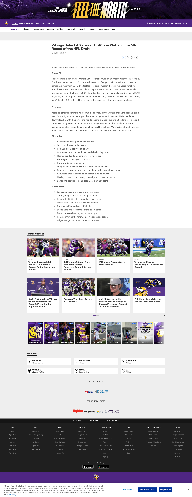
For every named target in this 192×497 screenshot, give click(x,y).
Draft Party (153, 445)
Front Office (12, 453)
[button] (94, 315)
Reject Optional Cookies (147, 490)
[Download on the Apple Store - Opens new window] (88, 467)
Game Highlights (60, 442)
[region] (96, 490)
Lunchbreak (35, 438)
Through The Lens (82, 435)
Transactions (12, 442)
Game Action (82, 438)
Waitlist (128, 442)
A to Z (105, 431)
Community (178, 431)
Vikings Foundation (178, 435)
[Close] (188, 489)
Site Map (178, 456)
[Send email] (133, 59)
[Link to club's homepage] (6, 23)
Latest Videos (60, 431)
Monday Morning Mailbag (35, 435)
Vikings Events (153, 435)
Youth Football (178, 438)
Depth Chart (12, 435)
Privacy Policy (11, 495)
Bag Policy (105, 435)
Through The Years (82, 445)
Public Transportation (105, 449)
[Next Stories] (162, 333)
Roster (12, 431)
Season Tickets (128, 431)
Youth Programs (178, 445)
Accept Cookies (165, 490)
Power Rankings (35, 449)
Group (129, 438)
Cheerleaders (82, 442)
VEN (60, 435)
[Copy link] (137, 57)
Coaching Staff (12, 449)
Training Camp (153, 438)
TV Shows (60, 449)
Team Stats (12, 445)
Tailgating (105, 456)
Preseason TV (60, 453)
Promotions (178, 453)
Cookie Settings (128, 490)
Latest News (35, 431)
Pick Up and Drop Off (105, 445)
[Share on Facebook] (124, 59)
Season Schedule (153, 431)
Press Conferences (59, 438)
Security (105, 453)
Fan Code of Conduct (105, 438)
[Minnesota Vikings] (96, 477)
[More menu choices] (58, 23)
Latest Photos (82, 431)
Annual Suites (128, 445)
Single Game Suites (129, 449)
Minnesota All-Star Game (153, 442)
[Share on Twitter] (128, 59)
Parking (105, 442)
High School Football (178, 442)
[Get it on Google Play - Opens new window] (103, 468)
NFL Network (60, 445)
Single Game (128, 435)
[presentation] (164, 316)
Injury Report (12, 438)
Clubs (128, 453)
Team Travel (82, 449)
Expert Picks (35, 445)
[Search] (147, 23)
